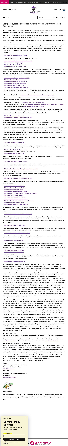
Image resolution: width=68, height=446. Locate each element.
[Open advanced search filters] (57, 17)
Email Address (7, 433)
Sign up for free (14, 439)
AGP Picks (4, 2)
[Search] (53, 17)
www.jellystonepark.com (9, 340)
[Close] (26, 417)
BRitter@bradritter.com (9, 368)
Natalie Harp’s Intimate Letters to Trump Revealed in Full (23, 2)
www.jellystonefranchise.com (51, 340)
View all (65, 2)
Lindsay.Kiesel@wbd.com (9, 377)
